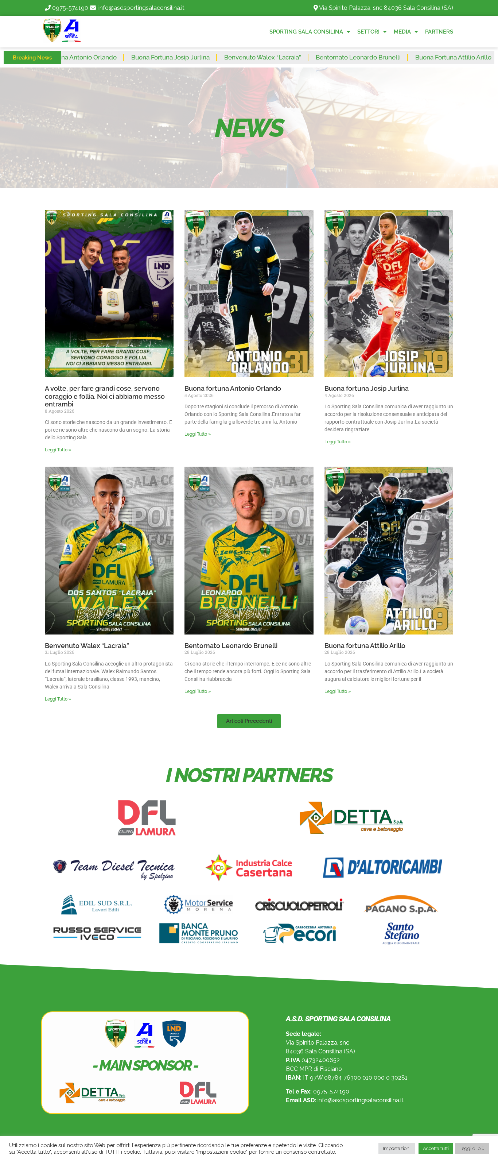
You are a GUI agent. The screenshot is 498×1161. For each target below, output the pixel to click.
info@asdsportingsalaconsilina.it (141, 7)
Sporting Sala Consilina (306, 31)
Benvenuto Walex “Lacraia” (205, 57)
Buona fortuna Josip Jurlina (113, 57)
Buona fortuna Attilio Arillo (396, 57)
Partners (439, 31)
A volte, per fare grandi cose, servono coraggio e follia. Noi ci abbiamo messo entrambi (105, 396)
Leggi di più (472, 1148)
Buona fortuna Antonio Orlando (232, 388)
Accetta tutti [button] (436, 1148)
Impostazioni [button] (397, 1148)
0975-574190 (70, 7)
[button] (249, 721)
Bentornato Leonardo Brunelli (300, 57)
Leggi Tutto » (58, 449)
